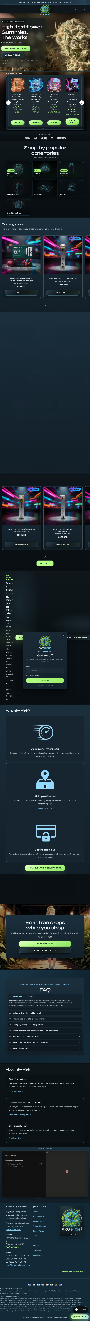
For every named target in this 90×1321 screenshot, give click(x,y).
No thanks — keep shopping (45, 685)
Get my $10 (45, 680)
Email (28, 666)
